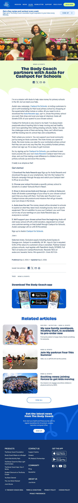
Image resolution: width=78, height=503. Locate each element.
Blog (31, 4)
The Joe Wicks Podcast (12, 481)
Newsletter (39, 4)
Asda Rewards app (31, 113)
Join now (69, 4)
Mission (18, 4)
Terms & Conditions (33, 490)
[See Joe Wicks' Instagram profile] (64, 466)
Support (48, 4)
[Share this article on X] (37, 82)
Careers (31, 455)
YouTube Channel (10, 478)
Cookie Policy (64, 490)
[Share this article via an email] (41, 82)
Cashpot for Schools (38, 106)
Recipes (44, 325)
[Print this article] (44, 82)
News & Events (39, 64)
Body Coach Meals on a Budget (15, 455)
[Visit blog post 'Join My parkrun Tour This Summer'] (20, 359)
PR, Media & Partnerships (36, 458)
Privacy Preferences (37, 493)
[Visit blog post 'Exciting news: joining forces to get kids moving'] (20, 383)
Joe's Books (9, 484)
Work (25, 4)
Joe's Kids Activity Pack (12, 458)
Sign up (66, 13)
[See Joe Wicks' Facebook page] (53, 466)
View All (39, 400)
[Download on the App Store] (39, 295)
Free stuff (57, 4)
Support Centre (33, 452)
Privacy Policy (50, 490)
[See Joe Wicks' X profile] (57, 466)
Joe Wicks (31, 482)
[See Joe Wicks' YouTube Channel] (60, 466)
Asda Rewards (40, 154)
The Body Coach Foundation (14, 452)
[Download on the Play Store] (39, 302)
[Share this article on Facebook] (34, 82)
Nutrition (53, 325)
